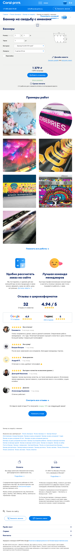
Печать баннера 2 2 (40, 433)
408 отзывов (48, 320)
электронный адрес (24, 486)
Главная (5, 14)
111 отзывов (15, 319)
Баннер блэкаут (52, 433)
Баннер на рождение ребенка (37, 440)
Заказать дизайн (53, 60)
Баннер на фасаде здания (11, 443)
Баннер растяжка (40, 447)
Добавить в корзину (37, 75)
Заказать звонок (63, 9)
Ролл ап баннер (8, 445)
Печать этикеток (31, 449)
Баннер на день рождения (32, 436)
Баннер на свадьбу (29, 14)
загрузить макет (67, 60)
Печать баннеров (15, 14)
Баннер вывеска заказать (25, 447)
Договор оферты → (25, 288)
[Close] (70, 17)
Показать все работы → (37, 248)
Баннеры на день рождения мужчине (15, 440)
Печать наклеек (52, 447)
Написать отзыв (37, 414)
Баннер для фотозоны (10, 447)
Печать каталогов (8, 449)
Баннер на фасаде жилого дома (30, 443)
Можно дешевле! (37, 80)
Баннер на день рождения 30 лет (13, 438)
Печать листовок (20, 449)
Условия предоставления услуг (58, 540)
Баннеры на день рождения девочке (36, 438)
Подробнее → (19, 476)
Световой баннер (33, 445)
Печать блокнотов (63, 447)
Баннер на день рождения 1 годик (52, 436)
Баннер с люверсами (20, 445)
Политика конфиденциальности (38, 540)
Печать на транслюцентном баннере (50, 445)
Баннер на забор (59, 443)
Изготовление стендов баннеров (13, 436)
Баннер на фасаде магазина (56, 440)
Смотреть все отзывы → (37, 400)
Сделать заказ (41, 518)
